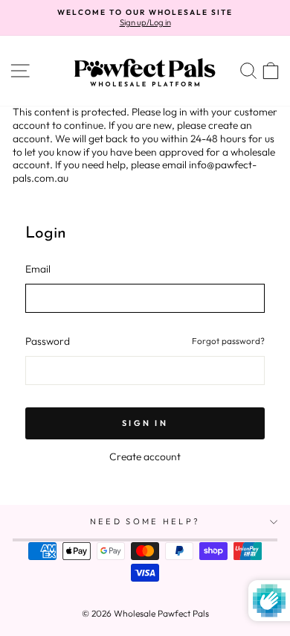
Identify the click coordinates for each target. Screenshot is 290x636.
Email (38, 269)
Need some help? (145, 521)
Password (47, 341)
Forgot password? (228, 340)
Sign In (145, 423)
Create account (145, 456)
